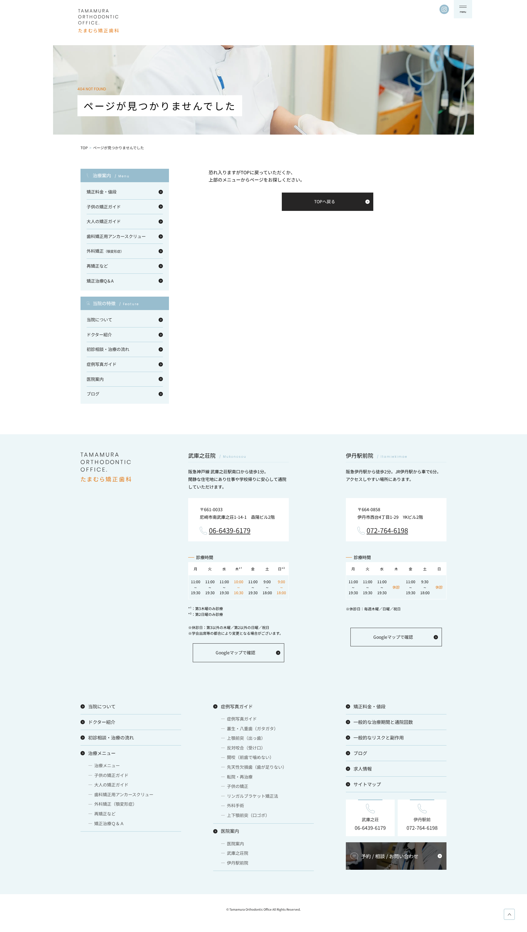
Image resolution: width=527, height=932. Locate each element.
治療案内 (111, 175)
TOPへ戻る (324, 201)
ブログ (93, 394)
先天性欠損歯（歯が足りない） (257, 767)
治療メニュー (102, 753)
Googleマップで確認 (235, 652)
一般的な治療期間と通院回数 (383, 722)
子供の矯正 (237, 786)
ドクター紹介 (99, 334)
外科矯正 (105, 251)
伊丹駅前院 (237, 863)
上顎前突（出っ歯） (246, 738)
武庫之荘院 (237, 853)
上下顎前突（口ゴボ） (248, 815)
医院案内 (95, 379)
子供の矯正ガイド (104, 207)
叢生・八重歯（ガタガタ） (252, 728)
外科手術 (235, 805)
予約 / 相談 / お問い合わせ (389, 856)
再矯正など (97, 266)
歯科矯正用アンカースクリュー (116, 236)
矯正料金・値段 (102, 192)
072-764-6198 (387, 531)
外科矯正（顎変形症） (115, 804)
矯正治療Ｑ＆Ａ (109, 823)
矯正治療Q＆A (100, 281)
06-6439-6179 (229, 531)
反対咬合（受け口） (246, 748)
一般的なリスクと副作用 (378, 737)
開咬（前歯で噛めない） (250, 757)
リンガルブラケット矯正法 (252, 796)
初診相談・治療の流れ (108, 349)
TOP (84, 147)
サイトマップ (367, 784)
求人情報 (362, 768)
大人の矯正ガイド (104, 221)
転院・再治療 (240, 777)
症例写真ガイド (102, 364)
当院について (99, 319)
